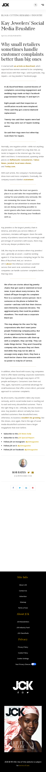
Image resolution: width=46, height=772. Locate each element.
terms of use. (24, 765)
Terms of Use (23, 608)
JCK (5, 4)
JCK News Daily (24, 434)
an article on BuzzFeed (24, 66)
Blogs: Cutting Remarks (15, 15)
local (17, 163)
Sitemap (23, 602)
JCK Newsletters (23, 622)
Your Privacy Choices (23, 664)
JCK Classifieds (23, 633)
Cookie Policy (23, 653)
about (9, 264)
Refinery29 (15, 160)
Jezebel (10, 163)
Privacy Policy (23, 647)
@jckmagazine (32, 442)
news (22, 163)
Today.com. (10, 166)
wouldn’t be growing (30, 417)
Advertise (23, 596)
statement (28, 179)
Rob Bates (19, 472)
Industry (37, 15)
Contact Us (23, 591)
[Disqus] (23, 527)
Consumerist (26, 160)
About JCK (23, 585)
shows (28, 163)
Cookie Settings (23, 658)
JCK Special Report (26, 437)
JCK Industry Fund (23, 627)
